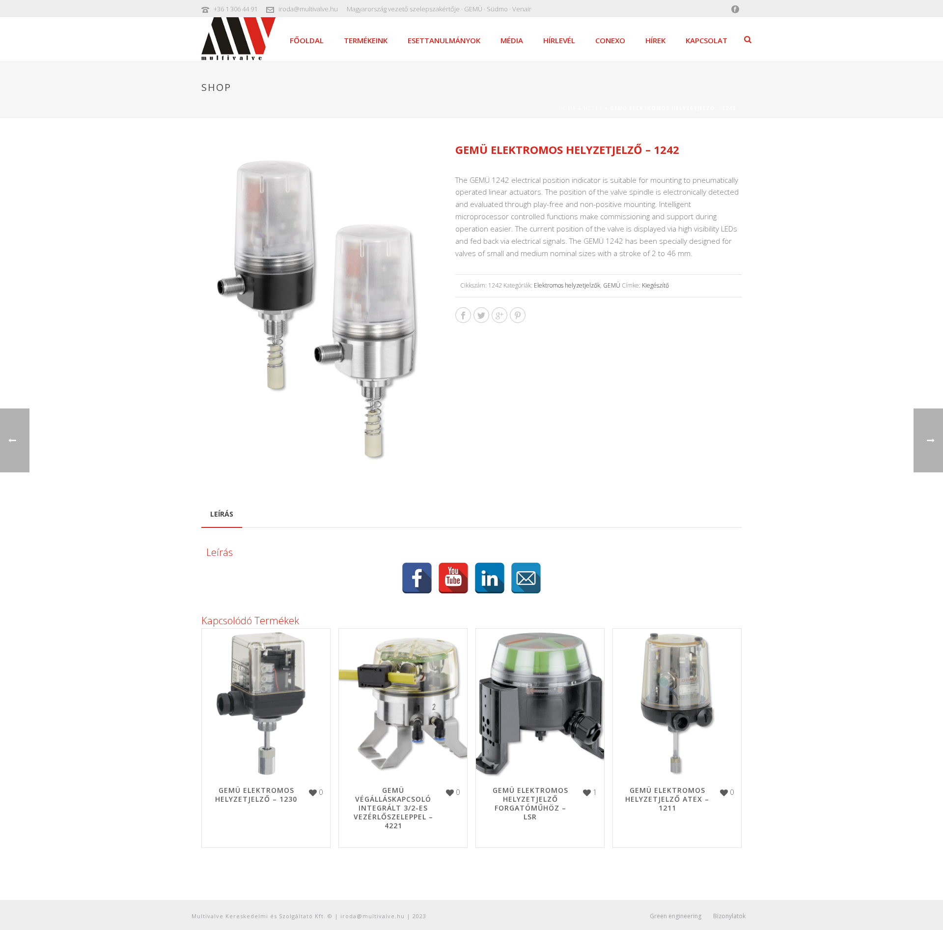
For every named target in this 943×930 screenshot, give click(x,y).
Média (511, 40)
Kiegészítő (655, 285)
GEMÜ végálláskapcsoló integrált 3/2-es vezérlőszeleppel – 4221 (393, 807)
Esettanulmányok (444, 40)
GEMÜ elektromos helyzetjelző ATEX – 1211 (667, 799)
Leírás (221, 514)
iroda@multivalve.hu (308, 8)
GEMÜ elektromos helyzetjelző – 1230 (256, 794)
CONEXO (610, 40)
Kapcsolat (706, 40)
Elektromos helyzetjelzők (567, 285)
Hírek (655, 40)
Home (567, 108)
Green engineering (675, 916)
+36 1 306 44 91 (235, 8)
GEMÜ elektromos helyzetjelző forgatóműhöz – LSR (530, 803)
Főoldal (307, 40)
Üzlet (593, 108)
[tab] (221, 514)
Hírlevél (559, 40)
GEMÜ (611, 285)
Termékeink (366, 40)
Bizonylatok (729, 916)
